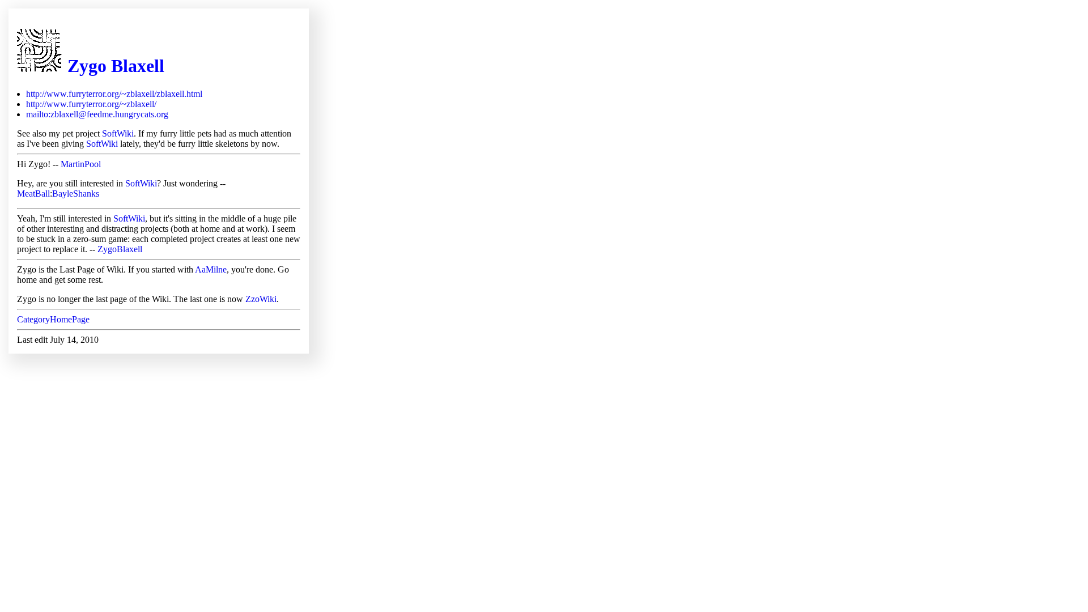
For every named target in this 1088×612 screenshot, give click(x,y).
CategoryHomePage (53, 319)
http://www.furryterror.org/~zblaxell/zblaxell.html (114, 94)
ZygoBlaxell (119, 249)
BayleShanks (75, 193)
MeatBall (33, 193)
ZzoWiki (261, 299)
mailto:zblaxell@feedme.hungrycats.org (97, 114)
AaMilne (211, 269)
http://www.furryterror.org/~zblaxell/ (91, 104)
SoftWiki (118, 133)
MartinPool (81, 164)
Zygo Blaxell (115, 66)
